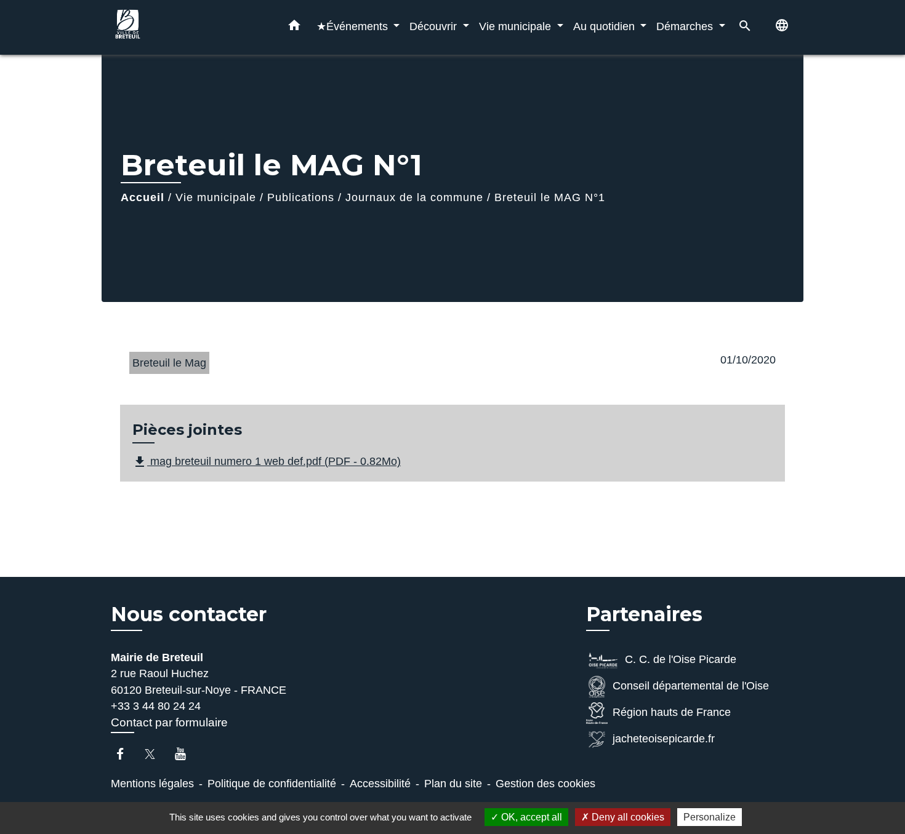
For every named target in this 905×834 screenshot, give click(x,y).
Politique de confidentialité (271, 783)
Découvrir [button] (434, 26)
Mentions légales (152, 783)
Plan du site (453, 783)
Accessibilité (380, 783)
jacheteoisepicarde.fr (664, 739)
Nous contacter (189, 614)
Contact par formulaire (169, 722)
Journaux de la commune (414, 197)
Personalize (709, 817)
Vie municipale (215, 197)
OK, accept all (530, 817)
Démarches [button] (686, 26)
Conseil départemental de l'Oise (691, 686)
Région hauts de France (672, 712)
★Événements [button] (353, 26)
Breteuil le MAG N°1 (549, 197)
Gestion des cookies (545, 783)
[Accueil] (188, 27)
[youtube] (186, 753)
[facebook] (126, 753)
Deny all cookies (626, 817)
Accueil (142, 197)
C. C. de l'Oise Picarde (680, 659)
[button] (294, 27)
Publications (300, 197)
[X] (156, 753)
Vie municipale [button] (516, 26)
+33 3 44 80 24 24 (156, 706)
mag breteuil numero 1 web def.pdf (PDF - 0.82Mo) (266, 462)
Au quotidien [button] (605, 26)
